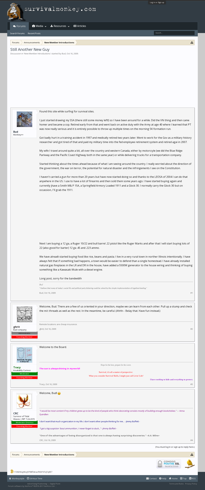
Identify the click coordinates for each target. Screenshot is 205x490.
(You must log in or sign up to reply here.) (175, 446)
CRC (15, 413)
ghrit (41, 328)
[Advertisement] (102, 79)
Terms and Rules (176, 483)
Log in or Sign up (157, 2)
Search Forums (17, 33)
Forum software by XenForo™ (31, 486)
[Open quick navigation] (192, 42)
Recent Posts (34, 33)
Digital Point (55, 483)
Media (39, 26)
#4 (191, 440)
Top (184, 478)
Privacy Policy (191, 483)
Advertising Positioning (37, 483)
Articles (81, 26)
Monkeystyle (17, 478)
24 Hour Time (35, 478)
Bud (64, 53)
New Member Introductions (37, 53)
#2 (191, 329)
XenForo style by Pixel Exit (68, 486)
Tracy (42, 384)
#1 (191, 293)
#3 (191, 384)
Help (163, 478)
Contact (153, 478)
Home (174, 478)
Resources (60, 26)
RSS (193, 478)
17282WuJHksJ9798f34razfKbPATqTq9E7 (33, 471)
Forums (21, 26)
